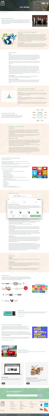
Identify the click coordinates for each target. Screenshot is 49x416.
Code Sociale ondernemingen (14, 260)
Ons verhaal (21, 404)
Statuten (24, 414)
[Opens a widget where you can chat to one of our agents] (46, 415)
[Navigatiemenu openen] (47, 3)
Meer (3, 383)
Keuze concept (22, 405)
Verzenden (40, 395)
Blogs (20, 407)
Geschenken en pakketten (23, 406)
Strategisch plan (28, 414)
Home (1, 12)
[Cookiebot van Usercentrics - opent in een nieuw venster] (37, 199)
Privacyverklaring (19, 414)
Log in (44, 3)
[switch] (20, 212)
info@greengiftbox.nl (12, 406)
